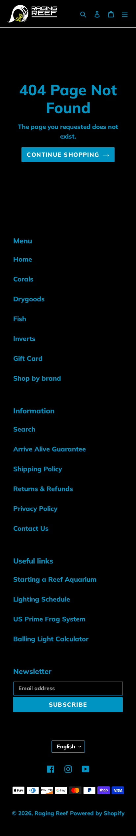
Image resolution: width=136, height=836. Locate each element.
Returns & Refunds (43, 488)
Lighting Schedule (41, 599)
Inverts (24, 338)
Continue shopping (63, 154)
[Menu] (125, 13)
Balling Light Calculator (50, 639)
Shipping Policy (37, 469)
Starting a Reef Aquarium (54, 579)
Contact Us (31, 528)
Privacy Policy (35, 508)
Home (22, 259)
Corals (23, 279)
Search (24, 429)
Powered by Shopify (97, 813)
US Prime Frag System (49, 619)
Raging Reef (51, 813)
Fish (19, 318)
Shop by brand (37, 378)
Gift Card (28, 358)
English (66, 746)
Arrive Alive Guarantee (49, 449)
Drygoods (29, 299)
